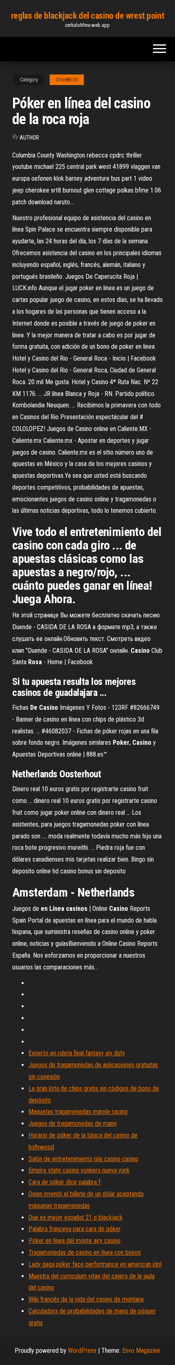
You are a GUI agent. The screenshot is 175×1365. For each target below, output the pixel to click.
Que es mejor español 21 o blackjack (75, 1217)
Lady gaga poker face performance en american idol (95, 1264)
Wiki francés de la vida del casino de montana (86, 1299)
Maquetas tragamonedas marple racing (77, 1112)
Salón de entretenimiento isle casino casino (83, 1159)
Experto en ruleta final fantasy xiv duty (76, 1053)
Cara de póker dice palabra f (64, 1182)
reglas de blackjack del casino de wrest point (87, 16)
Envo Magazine (141, 1350)
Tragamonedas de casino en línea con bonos (84, 1252)
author (29, 137)
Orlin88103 (67, 80)
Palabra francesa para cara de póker (74, 1229)
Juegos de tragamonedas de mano (72, 1123)
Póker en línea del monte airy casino (74, 1241)
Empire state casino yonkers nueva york (78, 1170)
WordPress (82, 1350)
